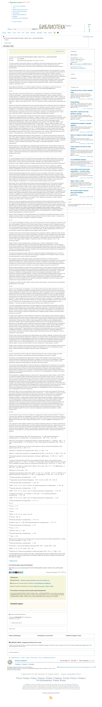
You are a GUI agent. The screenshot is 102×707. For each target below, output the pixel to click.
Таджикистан (58, 678)
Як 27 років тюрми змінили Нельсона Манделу (79, 191)
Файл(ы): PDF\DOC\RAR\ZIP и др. (20, 14)
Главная (70, 199)
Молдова (49, 678)
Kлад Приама (75, 102)
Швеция (56, 680)
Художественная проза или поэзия (20, 9)
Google (47, 586)
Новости (24, 664)
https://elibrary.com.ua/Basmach (43, 583)
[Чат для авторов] (69, 660)
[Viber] (18, 572)
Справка (27, 657)
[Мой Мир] (14, 572)
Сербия (63, 680)
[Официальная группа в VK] (89, 31)
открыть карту (52, 668)
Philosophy (77, 142)
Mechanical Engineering (80, 165)
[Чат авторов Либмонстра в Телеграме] (89, 30)
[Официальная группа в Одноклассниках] (89, 28)
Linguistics (77, 119)
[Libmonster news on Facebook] (92, 660)
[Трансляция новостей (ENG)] (88, 26)
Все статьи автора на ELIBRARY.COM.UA (82, 64)
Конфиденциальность (15, 657)
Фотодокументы (16, 13)
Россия (20, 678)
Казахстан (42, 678)
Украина (34, 678)
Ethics (76, 176)
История (72, 60)
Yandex (51, 586)
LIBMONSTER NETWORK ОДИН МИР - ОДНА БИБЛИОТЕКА (51, 674)
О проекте (18, 664)
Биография (15, 16)
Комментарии (7, 43)
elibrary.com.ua (13, 560)
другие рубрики (79, 60)
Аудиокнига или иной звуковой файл (20, 18)
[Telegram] (22, 572)
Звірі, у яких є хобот (77, 181)
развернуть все (28, 617)
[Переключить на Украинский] (88, 24)
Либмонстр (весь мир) (39, 586)
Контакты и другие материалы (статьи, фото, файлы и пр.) (35, 580)
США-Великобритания (45, 680)
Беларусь (27, 678)
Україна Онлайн (90, 98)
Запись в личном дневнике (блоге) (20, 11)
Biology (76, 130)
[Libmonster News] (94, 660)
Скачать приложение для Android (51, 692)
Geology (77, 155)
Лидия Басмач (74, 54)
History (76, 107)
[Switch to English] (90, 24)
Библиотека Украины (50, 657)
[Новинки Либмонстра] (91, 660)
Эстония (67, 678)
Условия (23, 657)
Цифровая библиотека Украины (15, 667)
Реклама (31, 664)
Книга (14, 7)
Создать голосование (17, 21)
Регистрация (86, 36)
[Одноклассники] (12, 572)
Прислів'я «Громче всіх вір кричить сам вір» (79, 113)
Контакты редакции (21, 660)
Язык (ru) (40, 657)
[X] (16, 572)
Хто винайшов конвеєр (78, 159)
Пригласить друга (34, 657)
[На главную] (10, 664)
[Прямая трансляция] (78, 660)
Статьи (69, 202)
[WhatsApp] (20, 572)
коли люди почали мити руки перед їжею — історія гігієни (80, 170)
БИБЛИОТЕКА (52, 27)
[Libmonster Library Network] (94, 667)
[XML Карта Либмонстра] (51, 698)
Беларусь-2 (82, 678)
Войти (91, 36)
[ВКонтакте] (10, 572)
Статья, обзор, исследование (19, 6)
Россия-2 (74, 678)
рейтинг (81, 58)
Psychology (77, 97)
